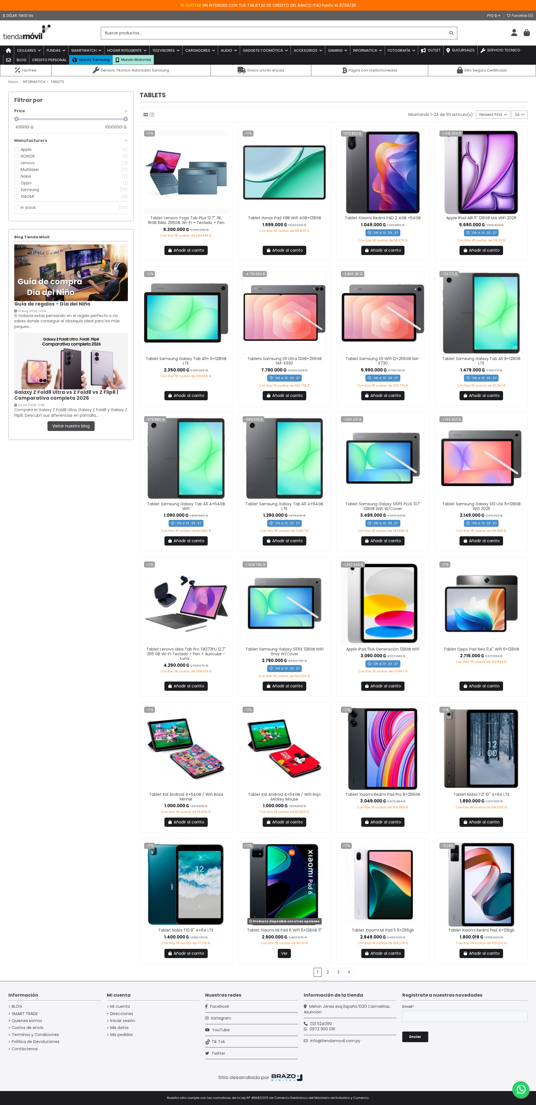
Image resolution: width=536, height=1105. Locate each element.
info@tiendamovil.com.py (335, 1041)
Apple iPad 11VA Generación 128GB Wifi (382, 649)
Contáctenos (25, 1049)
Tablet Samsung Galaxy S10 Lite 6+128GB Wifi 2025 (481, 506)
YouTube (220, 1030)
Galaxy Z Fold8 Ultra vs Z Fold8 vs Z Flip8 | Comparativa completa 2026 (66, 395)
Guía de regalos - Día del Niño (52, 304)
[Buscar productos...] (451, 33)
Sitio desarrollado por (244, 1077)
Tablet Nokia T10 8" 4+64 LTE (186, 930)
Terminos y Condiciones (35, 1034)
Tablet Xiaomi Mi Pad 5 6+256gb (383, 930)
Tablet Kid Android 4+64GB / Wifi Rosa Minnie (186, 797)
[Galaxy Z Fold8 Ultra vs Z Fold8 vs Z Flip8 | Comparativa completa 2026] (71, 360)
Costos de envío (28, 1027)
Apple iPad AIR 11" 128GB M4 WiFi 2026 (481, 218)
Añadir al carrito (189, 250)
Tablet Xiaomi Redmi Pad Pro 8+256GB (383, 794)
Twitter (217, 1053)
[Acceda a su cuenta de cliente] (514, 33)
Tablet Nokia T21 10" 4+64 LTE (481, 794)
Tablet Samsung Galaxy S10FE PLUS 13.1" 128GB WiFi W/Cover (382, 506)
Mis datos (119, 1027)
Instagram (220, 1018)
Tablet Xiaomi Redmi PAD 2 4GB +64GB (383, 218)
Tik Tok (218, 1041)
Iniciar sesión (122, 1020)
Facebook (219, 1006)
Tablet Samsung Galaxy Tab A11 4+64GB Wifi (186, 506)
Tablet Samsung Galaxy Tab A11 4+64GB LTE (284, 506)
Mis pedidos (121, 1034)
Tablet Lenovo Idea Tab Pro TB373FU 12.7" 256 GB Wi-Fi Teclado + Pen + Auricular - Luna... (186, 653)
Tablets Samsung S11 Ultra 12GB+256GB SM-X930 (284, 361)
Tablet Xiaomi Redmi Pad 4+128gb (481, 930)
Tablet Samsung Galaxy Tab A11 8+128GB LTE (481, 361)
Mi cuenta (120, 1006)
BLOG (17, 1006)
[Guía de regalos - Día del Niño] (71, 272)
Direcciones (121, 1013)
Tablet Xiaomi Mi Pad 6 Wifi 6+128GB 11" (284, 930)
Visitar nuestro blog (71, 426)
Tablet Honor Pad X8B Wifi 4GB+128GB (284, 218)
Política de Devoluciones (35, 1041)
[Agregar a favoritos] (182, 212)
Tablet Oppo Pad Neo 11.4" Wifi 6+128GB (481, 649)
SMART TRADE (25, 1013)
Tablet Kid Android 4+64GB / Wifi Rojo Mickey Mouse (284, 797)
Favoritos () (522, 15)
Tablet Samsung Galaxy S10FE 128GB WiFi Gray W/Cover (284, 651)
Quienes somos (27, 1020)
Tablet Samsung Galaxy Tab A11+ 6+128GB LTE (186, 361)
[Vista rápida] (190, 212)
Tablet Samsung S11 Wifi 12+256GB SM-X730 (383, 361)
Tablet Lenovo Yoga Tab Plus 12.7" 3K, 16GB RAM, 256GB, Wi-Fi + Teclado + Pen (186, 220)
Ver (284, 953)
